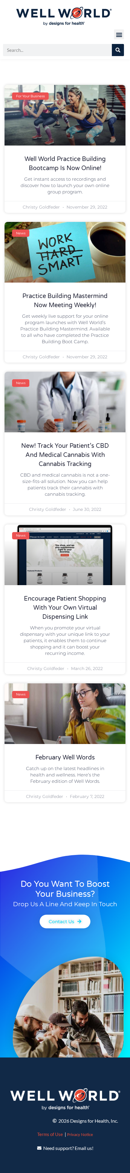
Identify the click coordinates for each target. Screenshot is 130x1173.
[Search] (118, 50)
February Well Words (65, 757)
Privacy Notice (80, 1135)
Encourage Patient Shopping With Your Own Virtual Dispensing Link (65, 608)
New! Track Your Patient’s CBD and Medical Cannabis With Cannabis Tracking (65, 455)
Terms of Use (50, 1134)
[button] (119, 34)
